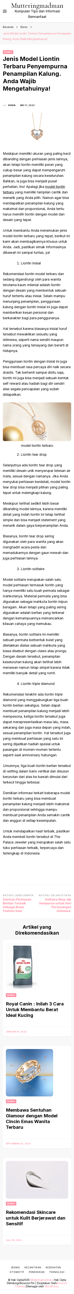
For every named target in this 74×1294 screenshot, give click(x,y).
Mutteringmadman (37, 5)
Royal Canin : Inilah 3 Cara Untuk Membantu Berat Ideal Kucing (35, 1009)
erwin (12, 105)
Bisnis (8, 52)
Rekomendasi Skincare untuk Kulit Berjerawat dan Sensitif (35, 1217)
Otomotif (17, 1272)
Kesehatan (53, 1267)
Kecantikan (32, 1267)
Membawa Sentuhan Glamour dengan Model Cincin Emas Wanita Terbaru (31, 1118)
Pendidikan (37, 1272)
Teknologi (57, 1272)
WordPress (51, 1286)
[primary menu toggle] (5, 11)
